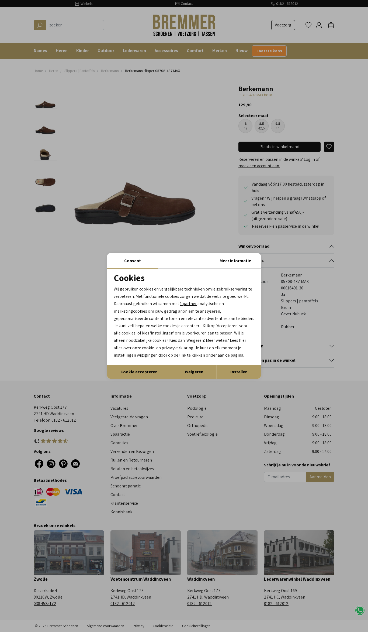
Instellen (239, 372)
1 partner (188, 303)
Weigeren (194, 372)
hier (242, 340)
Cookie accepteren (139, 372)
